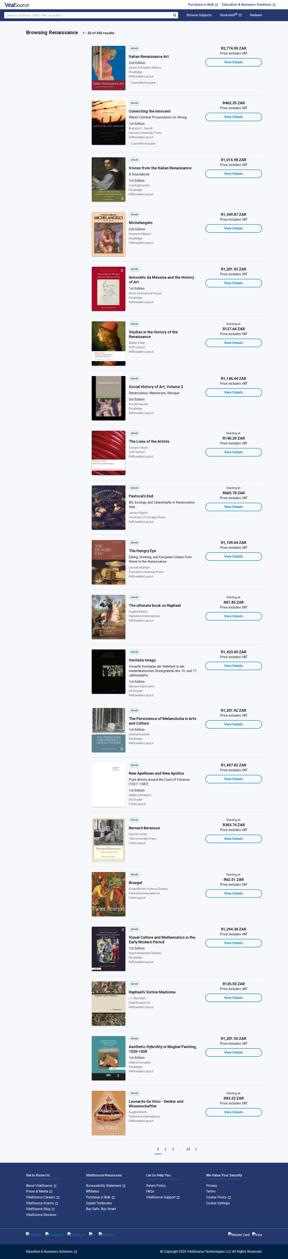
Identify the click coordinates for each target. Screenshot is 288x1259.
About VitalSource (39, 1186)
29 (188, 1149)
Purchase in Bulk (201, 5)
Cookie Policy (216, 1197)
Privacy (211, 1186)
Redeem (256, 15)
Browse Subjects (199, 15)
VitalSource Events (40, 1203)
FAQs (150, 1191)
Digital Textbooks (99, 1203)
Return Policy (156, 1186)
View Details (233, 62)
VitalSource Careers (41, 1197)
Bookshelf (228, 15)
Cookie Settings (218, 1203)
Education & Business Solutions (247, 5)
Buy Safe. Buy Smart (101, 1209)
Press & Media (37, 1191)
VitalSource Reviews (41, 1215)
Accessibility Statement (104, 1186)
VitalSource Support (161, 1197)
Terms (210, 1191)
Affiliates (92, 1191)
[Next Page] (195, 1149)
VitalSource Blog (38, 1209)
